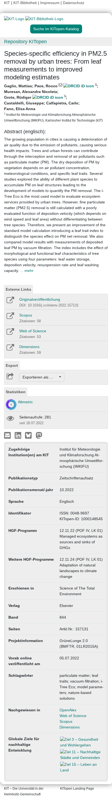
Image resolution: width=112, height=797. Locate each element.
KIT (7, 3)
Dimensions (29, 347)
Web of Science (32, 331)
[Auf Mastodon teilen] (39, 435)
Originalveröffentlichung (39, 299)
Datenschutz (73, 3)
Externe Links (18, 289)
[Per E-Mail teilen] (8, 435)
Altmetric (25, 402)
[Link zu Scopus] (10, 317)
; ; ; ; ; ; (53, 102)
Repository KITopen (25, 41)
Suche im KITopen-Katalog (56, 29)
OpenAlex (68, 710)
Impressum (50, 3)
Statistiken (16, 392)
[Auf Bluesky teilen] (30, 435)
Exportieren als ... (40, 377)
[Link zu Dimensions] (10, 349)
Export (12, 365)
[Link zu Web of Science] (10, 333)
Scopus (25, 315)
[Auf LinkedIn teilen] (18, 435)
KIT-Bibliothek (25, 3)
